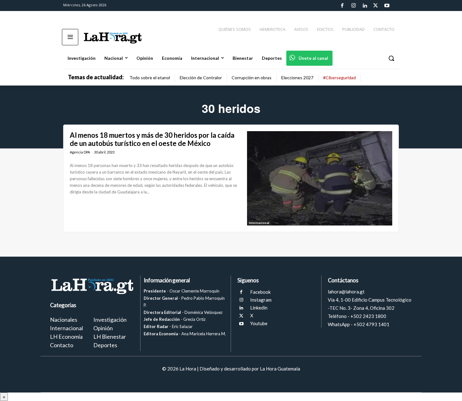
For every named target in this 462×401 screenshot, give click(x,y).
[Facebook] (342, 5)
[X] (241, 316)
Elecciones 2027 (297, 77)
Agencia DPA (80, 152)
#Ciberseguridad (339, 77)
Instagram (261, 300)
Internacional (259, 223)
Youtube (258, 323)
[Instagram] (353, 5)
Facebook (260, 292)
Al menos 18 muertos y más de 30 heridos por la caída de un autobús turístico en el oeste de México (152, 139)
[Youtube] (387, 5)
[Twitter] (375, 5)
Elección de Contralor (201, 77)
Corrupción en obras (252, 77)
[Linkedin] (364, 5)
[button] (391, 58)
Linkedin (258, 307)
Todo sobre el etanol (149, 77)
